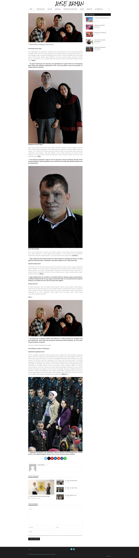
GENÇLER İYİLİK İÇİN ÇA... (100, 32)
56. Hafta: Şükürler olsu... (71, 495)
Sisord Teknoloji (42, 554)
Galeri (82, 9)
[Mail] (58, 458)
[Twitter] (45, 458)
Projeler (89, 9)
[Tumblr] (49, 458)
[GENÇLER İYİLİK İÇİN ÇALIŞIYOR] (91, 34)
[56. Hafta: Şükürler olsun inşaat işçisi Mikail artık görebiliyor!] (61, 497)
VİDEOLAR (57, 9)
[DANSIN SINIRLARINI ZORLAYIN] (91, 27)
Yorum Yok (38, 498)
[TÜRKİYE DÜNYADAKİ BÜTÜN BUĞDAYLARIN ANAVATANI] (91, 19)
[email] (46, 464)
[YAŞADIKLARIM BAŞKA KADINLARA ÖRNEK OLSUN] (91, 49)
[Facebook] (61, 458)
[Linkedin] (55, 458)
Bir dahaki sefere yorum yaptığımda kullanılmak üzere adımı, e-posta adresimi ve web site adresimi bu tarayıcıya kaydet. (55, 535)
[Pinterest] (52, 458)
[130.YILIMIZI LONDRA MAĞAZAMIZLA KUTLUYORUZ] (91, 41)
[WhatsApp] (65, 458)
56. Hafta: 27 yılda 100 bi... (71, 488)
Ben (31, 9)
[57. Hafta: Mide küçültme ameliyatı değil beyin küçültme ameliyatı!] (42, 487)
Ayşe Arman (41, 465)
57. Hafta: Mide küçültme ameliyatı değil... (39, 496)
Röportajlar (41, 9)
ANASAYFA (108, 556)
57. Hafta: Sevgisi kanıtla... (71, 480)
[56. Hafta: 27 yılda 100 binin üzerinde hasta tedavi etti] (61, 489)
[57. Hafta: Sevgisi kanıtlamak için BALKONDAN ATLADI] (61, 482)
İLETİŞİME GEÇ (99, 9)
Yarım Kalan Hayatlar (70, 9)
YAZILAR (49, 9)
